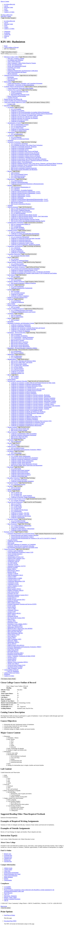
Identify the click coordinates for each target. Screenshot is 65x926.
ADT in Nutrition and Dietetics (19, 335)
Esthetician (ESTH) (12, 601)
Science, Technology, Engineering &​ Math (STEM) (21, 656)
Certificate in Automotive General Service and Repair (25, 153)
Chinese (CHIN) (11, 576)
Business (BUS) (11, 572)
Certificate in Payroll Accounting (19, 119)
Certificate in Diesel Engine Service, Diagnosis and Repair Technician (29, 160)
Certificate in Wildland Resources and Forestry (23, 312)
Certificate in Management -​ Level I (20, 194)
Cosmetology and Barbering (15, 246)
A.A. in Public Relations (17, 227)
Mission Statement (12, 73)
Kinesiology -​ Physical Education (16, 332)
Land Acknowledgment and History (17, 72)
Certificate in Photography (18, 517)
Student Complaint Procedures (12, 899)
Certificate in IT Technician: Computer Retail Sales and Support (28, 328)
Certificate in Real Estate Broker (19, 471)
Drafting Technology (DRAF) (15, 590)
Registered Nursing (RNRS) (15, 654)
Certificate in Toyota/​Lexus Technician (21, 166)
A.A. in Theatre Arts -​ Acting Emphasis (21, 495)
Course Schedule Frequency (15, 554)
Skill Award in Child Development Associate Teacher (25, 219)
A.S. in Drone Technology (18, 500)
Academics (7, 33)
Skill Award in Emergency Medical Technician (23, 283)
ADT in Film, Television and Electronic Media (23, 361)
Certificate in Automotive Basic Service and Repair (24, 151)
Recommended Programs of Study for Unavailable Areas (22, 547)
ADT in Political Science (17, 448)
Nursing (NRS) (11, 637)
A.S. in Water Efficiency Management (21, 525)
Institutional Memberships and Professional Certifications (22, 70)
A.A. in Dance (15, 259)
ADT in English (15, 291)
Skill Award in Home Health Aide (20, 428)
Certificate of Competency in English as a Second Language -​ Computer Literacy (32, 404)
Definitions (7, 674)
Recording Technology (13, 478)
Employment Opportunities (11, 872)
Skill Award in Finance (17, 202)
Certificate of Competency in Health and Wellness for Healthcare (28, 411)
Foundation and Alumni (13, 67)
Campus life (7, 34)
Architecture (10, 135)
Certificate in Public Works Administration (22, 461)
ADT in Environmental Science (19, 174)
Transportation (8, 880)
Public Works (11, 454)
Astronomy (10, 140)
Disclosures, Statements (10, 896)
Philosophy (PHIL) (12, 640)
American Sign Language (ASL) (16, 558)
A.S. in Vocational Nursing (18, 520)
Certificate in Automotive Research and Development (25, 154)
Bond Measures (8, 893)
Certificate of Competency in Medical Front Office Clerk (26, 416)
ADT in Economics (16, 280)
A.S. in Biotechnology (17, 180)
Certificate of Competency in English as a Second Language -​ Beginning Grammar (33, 399)
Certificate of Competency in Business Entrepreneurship (26, 384)
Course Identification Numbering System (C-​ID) (20, 552)
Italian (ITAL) (11, 619)
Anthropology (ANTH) (13, 560)
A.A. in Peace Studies (17, 367)
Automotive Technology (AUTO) (16, 566)
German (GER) (11, 611)
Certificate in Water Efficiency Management (22, 528)
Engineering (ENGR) (13, 596)
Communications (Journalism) (15, 222)
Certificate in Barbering (17, 251)
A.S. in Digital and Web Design (19, 510)
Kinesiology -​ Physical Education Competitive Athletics (22, 348)
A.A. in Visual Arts (16, 508)
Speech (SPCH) (11, 660)
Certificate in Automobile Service (20, 149)
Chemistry (10, 205)
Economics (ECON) (12, 593)
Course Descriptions (9, 549)
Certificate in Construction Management (21, 241)
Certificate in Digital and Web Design (21, 516)
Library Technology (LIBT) (14, 625)
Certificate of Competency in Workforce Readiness (24, 419)
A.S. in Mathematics (16, 357)
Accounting (10, 107)
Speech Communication (13, 489)
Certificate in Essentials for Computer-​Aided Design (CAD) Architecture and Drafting (34, 273)
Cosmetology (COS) (12, 583)
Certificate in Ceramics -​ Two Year (20, 514)
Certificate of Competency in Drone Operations (23, 392)
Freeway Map (11, 69)
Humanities (10, 321)
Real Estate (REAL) (12, 651)
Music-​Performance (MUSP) (15, 633)
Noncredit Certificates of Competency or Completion (21, 544)
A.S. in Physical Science (17, 370)
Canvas (6, 6)
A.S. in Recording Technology (19, 479)
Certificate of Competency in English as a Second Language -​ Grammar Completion (33, 402)
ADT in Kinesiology (16, 334)
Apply (5, 9)
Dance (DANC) (11, 587)
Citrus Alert (7, 871)
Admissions (7, 31)
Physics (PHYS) (11, 643)
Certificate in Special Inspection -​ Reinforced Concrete (25, 244)
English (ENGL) (11, 598)
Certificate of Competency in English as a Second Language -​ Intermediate (31, 396)
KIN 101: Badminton (13, 671)
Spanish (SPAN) (11, 659)
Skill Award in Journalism (18, 228)
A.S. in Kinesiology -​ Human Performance (22, 337)
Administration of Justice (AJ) (15, 557)
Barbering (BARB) (12, 567)
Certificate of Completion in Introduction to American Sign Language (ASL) (31, 421)
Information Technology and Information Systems (20, 323)
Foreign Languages (12, 305)
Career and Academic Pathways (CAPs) (14, 102)
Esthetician (10, 299)
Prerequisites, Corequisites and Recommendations (20, 85)
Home (5, 46)
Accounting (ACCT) (13, 555)
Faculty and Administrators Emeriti (16, 66)
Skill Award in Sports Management (20, 346)
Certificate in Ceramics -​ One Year (20, 513)
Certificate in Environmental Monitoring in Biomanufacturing (27, 184)
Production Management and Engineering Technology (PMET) (24, 449)
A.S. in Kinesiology (16, 351)
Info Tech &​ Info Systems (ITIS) (16, 618)
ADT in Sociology (16, 487)
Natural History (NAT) (13, 634)
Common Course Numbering (15, 550)
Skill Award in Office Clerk (18, 438)
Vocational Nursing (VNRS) (15, 666)
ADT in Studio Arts (16, 505)
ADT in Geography (16, 315)
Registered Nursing (12, 482)
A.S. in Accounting (16, 109)
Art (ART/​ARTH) (12, 563)
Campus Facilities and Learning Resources (15, 100)
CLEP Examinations (16, 93)
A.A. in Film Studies (16, 507)
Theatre (9, 491)
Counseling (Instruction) (13, 254)
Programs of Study (9, 532)
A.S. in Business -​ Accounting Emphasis (21, 190)
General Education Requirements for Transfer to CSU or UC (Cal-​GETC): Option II (33, 538)
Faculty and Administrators (14, 64)
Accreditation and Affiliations (15, 60)
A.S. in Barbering (15, 248)
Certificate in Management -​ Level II (20, 196)
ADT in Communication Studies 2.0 (20, 224)
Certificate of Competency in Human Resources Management (27, 413)
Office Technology (12, 432)
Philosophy (10, 440)
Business (9, 185)
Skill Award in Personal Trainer (19, 343)
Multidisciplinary (12, 359)
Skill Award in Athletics (17, 353)
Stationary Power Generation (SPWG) (17, 662)
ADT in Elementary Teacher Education (21, 211)
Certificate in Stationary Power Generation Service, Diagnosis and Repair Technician (33, 165)
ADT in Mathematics (16, 356)
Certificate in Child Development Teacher (22, 218)
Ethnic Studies (11, 303)
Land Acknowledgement (10, 875)
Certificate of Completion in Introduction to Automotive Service (28, 422)
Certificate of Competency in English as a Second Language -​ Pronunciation (31, 407)
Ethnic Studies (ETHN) (13, 602)
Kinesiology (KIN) (12, 622)
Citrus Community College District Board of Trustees (21, 63)
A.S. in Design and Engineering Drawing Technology (25, 268)
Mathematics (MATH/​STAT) (15, 627)
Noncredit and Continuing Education (17, 381)
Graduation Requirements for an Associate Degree (20, 533)
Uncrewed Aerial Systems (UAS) (16, 498)
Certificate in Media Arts (17, 373)
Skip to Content (5, 1)
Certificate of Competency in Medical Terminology (24, 418)
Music (9, 374)
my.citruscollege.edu (9, 4)
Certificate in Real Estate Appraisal (20, 470)
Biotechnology (11, 179)
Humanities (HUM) (12, 616)
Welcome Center (8, 7)
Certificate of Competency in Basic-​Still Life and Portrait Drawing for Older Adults (33, 382)
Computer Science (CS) (13, 579)
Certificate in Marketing (17, 197)
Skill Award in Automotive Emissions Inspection (24, 168)
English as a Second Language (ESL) (17, 297)
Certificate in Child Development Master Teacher (24, 215)
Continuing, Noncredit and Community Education (20, 546)
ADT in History (15, 320)
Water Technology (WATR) (14, 668)
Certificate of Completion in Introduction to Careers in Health (27, 424)
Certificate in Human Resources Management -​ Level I (25, 191)
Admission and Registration (11, 75)
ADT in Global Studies (17, 316)
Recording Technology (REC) (15, 653)
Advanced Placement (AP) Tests (19, 91)
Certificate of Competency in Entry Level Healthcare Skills (26, 410)
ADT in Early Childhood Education (20, 210)
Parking (6, 878)
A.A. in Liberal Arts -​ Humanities (20, 365)
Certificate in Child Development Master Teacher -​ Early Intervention (29, 216)
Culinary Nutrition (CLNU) (14, 586)
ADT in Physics (15, 445)
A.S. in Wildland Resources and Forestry (22, 310)
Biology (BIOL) (11, 569)
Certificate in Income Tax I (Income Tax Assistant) (24, 116)
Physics (9, 443)
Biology (9, 171)
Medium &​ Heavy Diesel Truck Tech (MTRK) (19, 628)
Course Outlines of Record (11, 47)
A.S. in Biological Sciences (18, 176)
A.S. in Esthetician (16, 300)
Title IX (6, 900)
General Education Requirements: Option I (22, 537)
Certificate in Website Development (20, 331)
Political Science (11, 446)
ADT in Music (15, 376)
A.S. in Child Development (18, 213)
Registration (10, 77)
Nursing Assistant (12, 427)
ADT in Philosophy (16, 441)
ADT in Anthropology (17, 134)
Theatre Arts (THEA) (13, 663)
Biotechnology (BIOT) (13, 570)
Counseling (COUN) (13, 584)
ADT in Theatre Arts (16, 492)
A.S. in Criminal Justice (17, 127)
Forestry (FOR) (11, 605)
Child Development (12, 207)
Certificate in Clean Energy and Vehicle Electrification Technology (28, 159)
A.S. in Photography (16, 511)
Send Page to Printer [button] (9, 915)
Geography (10, 313)
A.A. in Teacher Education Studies (20, 255)
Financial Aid (11, 80)
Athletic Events (8, 868)
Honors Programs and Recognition (16, 96)
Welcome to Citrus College (11, 57)
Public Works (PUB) (13, 650)
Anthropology (11, 132)
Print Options (8, 678)
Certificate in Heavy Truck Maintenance (21, 162)
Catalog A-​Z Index (9, 676)
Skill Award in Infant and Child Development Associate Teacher (28, 221)
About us (6, 36)
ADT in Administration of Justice (20, 124)
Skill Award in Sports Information (20, 345)
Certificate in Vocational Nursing (19, 522)
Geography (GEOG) (13, 610)
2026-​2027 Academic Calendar (15, 58)
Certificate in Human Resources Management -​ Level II (25, 193)
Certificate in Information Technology (21, 326)
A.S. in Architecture (16, 137)
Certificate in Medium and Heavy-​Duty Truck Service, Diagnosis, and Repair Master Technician (36, 163)
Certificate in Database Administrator (21, 325)
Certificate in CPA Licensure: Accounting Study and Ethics (26, 115)
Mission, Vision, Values (10, 897)
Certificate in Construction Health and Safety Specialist (25, 238)
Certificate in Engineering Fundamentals (21, 288)
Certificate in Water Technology (19, 530)
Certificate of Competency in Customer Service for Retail (26, 390)
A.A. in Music (15, 378)
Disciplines (7, 105)
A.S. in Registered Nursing (18, 484)
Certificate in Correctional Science (20, 129)
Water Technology (12, 524)
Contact (6, 10)
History (9, 318)
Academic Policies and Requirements (14, 86)
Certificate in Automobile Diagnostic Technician (24, 146)
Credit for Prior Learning (14, 90)
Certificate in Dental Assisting (19, 265)
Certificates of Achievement (14, 541)
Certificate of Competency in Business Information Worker (26, 386)
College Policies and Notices (11, 672)
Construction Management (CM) (16, 581)
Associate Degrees (12, 540)
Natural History (11, 379)
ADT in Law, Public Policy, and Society (21, 362)
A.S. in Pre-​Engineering (17, 286)
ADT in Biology (15, 173)
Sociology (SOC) (12, 657)
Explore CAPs (11, 104)
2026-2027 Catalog (6, 16)
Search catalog (4, 53)
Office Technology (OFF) (14, 639)
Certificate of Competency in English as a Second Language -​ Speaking (30, 408)
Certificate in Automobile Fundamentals (21, 148)
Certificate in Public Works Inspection (21, 462)
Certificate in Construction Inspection (21, 240)
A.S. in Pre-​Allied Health (17, 177)
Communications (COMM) (14, 578)
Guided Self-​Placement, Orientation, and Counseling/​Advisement (24, 83)
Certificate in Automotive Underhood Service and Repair (26, 157)
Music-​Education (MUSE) (14, 631)
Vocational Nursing (12, 519)
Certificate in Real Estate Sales (19, 476)
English (9, 289)
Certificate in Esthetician (17, 302)
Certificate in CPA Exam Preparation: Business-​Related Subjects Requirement (31, 113)
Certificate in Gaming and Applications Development (25, 233)
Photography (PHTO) (13, 642)
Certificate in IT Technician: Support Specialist (23, 329)
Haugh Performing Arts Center (12, 874)
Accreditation (7, 888)
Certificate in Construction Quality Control (22, 243)
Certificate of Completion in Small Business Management (26, 425)
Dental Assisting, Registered (15, 262)
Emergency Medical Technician (15, 281)
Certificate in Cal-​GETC (17, 371)
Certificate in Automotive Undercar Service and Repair (25, 156)
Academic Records (12, 97)
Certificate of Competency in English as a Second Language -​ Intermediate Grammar (33, 401)
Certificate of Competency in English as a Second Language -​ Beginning (30, 395)
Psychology (10, 451)
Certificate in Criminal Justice (19, 130)
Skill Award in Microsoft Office (19, 436)
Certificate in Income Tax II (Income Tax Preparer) (24, 118)
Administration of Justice (14, 123)
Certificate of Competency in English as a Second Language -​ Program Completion (33, 398)
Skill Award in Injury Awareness (19, 342)
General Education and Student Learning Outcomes (24, 535)
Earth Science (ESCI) (13, 592)
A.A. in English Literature (18, 293)
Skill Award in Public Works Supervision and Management (26, 465)
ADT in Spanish (15, 307)
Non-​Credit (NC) (12, 636)
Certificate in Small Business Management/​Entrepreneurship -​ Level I (29, 199)
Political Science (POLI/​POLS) (15, 645)
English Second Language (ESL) (16, 599)
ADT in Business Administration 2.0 (20, 187)
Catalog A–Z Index (9, 12)
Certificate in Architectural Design (20, 139)
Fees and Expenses (12, 78)
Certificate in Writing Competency (20, 296)
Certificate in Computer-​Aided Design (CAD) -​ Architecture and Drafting (30, 271)
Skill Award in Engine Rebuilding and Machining (24, 169)
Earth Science (11, 275)
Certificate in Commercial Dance (19, 260)
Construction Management (14, 235)
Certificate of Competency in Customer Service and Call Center (28, 389)
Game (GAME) (11, 608)
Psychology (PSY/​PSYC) (14, 648)
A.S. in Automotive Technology (19, 143)
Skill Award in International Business (21, 204)
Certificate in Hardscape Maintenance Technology (24, 459)
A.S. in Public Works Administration (20, 456)
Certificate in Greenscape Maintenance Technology (24, 457)
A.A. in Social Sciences (17, 368)
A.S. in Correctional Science (18, 126)
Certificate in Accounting (17, 110)
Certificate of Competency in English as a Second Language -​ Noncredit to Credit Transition (35, 405)
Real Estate (10, 467)
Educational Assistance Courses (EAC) (17, 595)
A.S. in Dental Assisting (17, 264)
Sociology (10, 486)
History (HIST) (11, 615)
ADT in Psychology (16, 453)
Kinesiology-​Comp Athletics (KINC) (17, 624)
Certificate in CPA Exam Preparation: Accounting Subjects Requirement (30, 112)
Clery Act (6, 894)
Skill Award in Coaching (17, 340)
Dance (9, 257)
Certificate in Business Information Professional (23, 435)
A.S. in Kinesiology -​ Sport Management (22, 339)
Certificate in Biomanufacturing (19, 182)
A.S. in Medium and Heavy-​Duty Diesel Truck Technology (27, 145)
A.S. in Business (15, 188)
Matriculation (7, 81)
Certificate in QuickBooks (18, 121)
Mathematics (10, 354)
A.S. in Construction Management (20, 237)
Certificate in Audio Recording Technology (22, 481)
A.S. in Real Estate (16, 468)
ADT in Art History (16, 503)
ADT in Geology (15, 276)
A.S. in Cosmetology (16, 249)
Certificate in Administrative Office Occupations (24, 433)
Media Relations (8, 877)
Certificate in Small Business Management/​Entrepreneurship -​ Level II (29, 201)
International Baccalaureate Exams (20, 94)
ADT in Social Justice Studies (19, 364)
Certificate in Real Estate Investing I (20, 473)
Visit (5, 37)
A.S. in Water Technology (18, 527)
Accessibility (7, 886)
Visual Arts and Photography (15, 502)
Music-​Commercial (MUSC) (15, 630)
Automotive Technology (13, 142)
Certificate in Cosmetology (18, 252)
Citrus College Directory (14, 61)
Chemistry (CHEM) (12, 573)
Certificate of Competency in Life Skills (21, 415)
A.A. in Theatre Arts (16, 494)
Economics (10, 278)
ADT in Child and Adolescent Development (22, 208)
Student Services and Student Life (13, 99)
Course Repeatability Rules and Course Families (20, 88)
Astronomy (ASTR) (12, 564)
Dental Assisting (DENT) (14, 589)
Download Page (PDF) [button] (10, 921)
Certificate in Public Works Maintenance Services (24, 464)
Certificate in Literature (17, 294)
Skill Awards (10, 543)
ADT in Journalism (16, 225)
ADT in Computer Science (18, 232)
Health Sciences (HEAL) (14, 613)
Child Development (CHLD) (15, 575)
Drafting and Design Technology (16, 267)
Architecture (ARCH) (13, 561)
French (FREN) (11, 607)
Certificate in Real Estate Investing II (20, 474)
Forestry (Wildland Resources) (15, 308)
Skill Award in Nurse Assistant (19, 430)
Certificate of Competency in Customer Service (23, 387)
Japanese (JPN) (11, 621)
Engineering (10, 284)
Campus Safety (8, 869)
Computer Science (12, 230)
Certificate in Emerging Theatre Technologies (23, 497)
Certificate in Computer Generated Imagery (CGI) (24, 270)
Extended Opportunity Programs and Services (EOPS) (21, 604)
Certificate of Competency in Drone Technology (24, 393)
